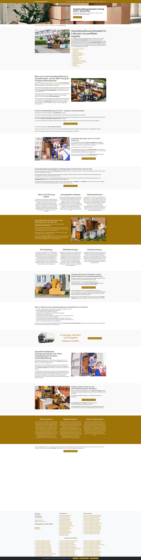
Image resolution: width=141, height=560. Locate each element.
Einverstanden (75, 558)
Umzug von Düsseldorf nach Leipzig (43, 544)
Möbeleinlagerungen (77, 58)
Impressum (37, 527)
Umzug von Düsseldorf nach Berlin (43, 540)
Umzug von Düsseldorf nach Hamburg (44, 552)
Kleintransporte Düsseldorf (65, 528)
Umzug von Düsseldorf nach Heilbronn (92, 548)
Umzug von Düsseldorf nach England (92, 521)
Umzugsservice (53, 25)
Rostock (90, 198)
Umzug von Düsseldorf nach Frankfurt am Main (46, 554)
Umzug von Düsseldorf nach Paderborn (92, 542)
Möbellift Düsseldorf (64, 535)
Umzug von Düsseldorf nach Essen (43, 543)
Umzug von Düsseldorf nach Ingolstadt (92, 543)
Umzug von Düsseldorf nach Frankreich (92, 527)
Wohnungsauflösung (77, 52)
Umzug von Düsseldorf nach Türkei (91, 520)
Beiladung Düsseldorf (64, 533)
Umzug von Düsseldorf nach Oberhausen (68, 555)
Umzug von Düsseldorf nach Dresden (43, 548)
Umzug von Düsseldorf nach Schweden (92, 519)
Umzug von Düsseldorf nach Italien (91, 524)
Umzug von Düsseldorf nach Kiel (67, 543)
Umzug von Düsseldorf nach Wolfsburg (92, 552)
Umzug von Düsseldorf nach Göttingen (92, 555)
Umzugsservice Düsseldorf (65, 515)
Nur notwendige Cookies (84, 558)
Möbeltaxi (77, 55)
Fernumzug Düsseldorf (65, 517)
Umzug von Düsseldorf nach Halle (67, 546)
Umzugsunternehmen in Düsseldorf (51, 82)
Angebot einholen (77, 17)
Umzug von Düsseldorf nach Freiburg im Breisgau (70, 548)
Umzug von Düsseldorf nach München (44, 555)
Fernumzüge (73, 291)
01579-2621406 (40, 520)
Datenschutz (37, 528)
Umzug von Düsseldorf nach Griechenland (93, 523)
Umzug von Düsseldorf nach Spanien (92, 532)
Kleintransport (97, 150)
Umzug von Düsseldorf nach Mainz (67, 551)
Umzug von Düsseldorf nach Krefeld (67, 550)
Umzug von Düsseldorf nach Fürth (91, 546)
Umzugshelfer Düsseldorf (65, 531)
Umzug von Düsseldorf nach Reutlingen (92, 556)
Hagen (104, 198)
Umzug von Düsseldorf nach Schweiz (92, 533)
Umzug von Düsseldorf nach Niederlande (92, 525)
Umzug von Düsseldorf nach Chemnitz (68, 544)
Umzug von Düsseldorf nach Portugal (92, 531)
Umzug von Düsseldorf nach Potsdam (44, 550)
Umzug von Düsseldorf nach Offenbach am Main (94, 544)
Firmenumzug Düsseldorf (65, 519)
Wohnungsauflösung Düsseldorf (67, 525)
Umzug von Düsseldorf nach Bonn (43, 542)
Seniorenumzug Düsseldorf (65, 524)
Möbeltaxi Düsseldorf (64, 529)
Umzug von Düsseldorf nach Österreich (92, 528)
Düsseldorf (77, 63)
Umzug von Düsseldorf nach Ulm (91, 550)
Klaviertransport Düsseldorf (66, 521)
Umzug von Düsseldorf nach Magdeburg (68, 547)
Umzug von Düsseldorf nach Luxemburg (92, 515)
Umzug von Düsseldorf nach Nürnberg (44, 556)
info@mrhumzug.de (42, 521)
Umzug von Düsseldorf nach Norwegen (92, 516)
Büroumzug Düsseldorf (65, 516)
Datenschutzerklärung (94, 558)
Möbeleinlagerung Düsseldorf (66, 523)
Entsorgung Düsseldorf (65, 527)
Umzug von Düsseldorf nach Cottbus (43, 547)
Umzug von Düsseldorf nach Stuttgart (44, 551)
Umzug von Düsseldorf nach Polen (91, 517)
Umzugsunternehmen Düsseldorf (41, 1)
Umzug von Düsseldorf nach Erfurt (67, 554)
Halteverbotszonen (91, 205)
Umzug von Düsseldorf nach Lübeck (67, 552)
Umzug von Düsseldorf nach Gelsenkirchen (69, 540)
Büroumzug (75, 56)
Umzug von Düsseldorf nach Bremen (43, 546)
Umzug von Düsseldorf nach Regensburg (92, 540)
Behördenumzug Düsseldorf (66, 532)
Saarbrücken (50, 253)
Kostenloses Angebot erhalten (70, 123)
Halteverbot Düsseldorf (65, 520)
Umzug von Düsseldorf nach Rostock (67, 556)
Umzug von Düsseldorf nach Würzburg (92, 547)
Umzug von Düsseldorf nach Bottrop (92, 554)
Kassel (94, 198)
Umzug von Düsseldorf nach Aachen (67, 542)
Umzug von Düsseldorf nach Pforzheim (92, 551)
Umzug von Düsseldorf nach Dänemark (92, 529)
